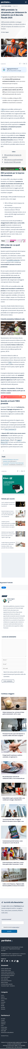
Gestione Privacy (4, 1035)
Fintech (2, 1004)
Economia (3, 1002)
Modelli (2, 1005)
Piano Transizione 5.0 (10, 429)
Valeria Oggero (5, 32)
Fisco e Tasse (4, 6)
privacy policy (15, 927)
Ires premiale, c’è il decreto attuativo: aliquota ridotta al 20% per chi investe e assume (13, 391)
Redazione (3, 1022)
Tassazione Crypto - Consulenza (8, 986)
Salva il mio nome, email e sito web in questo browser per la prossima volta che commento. (14, 674)
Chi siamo (3, 1018)
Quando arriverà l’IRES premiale (12, 162)
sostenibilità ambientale (13, 260)
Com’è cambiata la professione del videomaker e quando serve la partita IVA (8, 504)
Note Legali (3, 1030)
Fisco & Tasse (4, 998)
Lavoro (2, 995)
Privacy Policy (4, 1027)
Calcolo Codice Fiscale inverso (7, 972)
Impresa (9, 6)
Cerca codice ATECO (5, 977)
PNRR (10, 362)
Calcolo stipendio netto (6, 968)
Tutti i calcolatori (4, 979)
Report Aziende (4, 982)
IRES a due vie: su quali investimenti (13, 159)
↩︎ (16, 461)
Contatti (3, 1020)
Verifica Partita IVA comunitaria (7, 975)
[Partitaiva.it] (6, 2)
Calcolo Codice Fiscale (6, 970)
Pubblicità (3, 1023)
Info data (3, 1007)
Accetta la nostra (12, 927)
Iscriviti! (9, 931)
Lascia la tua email (7, 919)
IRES (3, 109)
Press (2, 1025)
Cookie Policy (4, 1029)
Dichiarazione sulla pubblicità (7, 1032)
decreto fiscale (5, 440)
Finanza (2, 1000)
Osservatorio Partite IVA (6, 980)
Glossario (3, 1009)
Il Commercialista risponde (6, 984)
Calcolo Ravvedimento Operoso (8, 973)
